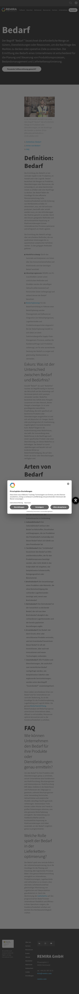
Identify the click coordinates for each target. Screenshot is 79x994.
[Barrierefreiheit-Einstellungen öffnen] (75, 500)
